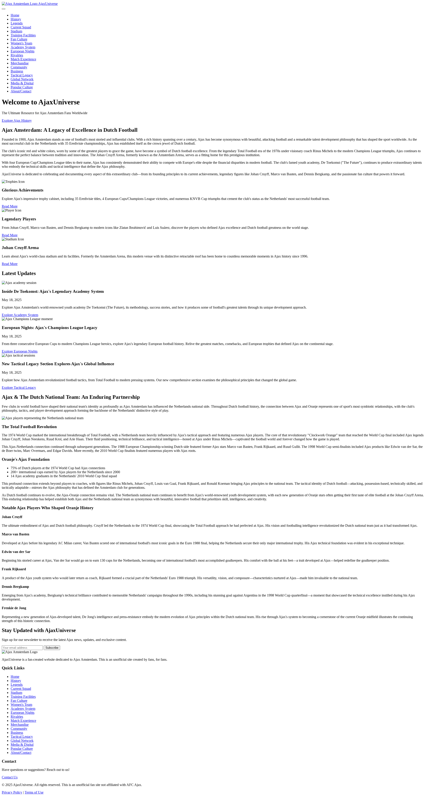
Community (19, 67)
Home (15, 15)
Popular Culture (22, 87)
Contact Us (10, 777)
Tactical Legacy (22, 75)
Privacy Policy (12, 792)
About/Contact (21, 91)
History (16, 19)
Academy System (23, 47)
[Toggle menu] (3, 9)
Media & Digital (22, 83)
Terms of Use (34, 792)
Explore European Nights (19, 351)
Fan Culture (19, 39)
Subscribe (51, 647)
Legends (17, 23)
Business (17, 71)
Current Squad (21, 27)
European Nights (22, 51)
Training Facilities (23, 35)
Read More (10, 206)
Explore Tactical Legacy (19, 387)
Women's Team (21, 43)
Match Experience (23, 59)
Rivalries (17, 55)
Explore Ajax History (17, 120)
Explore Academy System (20, 315)
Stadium (16, 31)
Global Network (22, 79)
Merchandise (20, 63)
